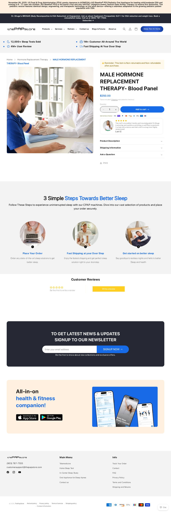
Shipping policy (71, 503)
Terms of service (57, 503)
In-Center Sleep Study (69, 473)
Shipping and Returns (121, 487)
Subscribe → (88, 11)
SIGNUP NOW (111, 349)
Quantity (103, 104)
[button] (47, 29)
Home (10, 59)
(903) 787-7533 (15, 463)
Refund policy (32, 503)
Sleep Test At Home (152, 29)
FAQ (114, 473)
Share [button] (105, 163)
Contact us (64, 482)
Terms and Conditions (121, 482)
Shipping (114, 100)
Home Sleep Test (67, 468)
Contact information (44, 506)
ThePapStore (19, 503)
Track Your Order (119, 463)
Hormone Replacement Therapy (32, 59)
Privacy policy (44, 503)
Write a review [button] (108, 289)
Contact (115, 468)
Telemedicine (65, 463)
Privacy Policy (118, 477)
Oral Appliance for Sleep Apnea (73, 477)
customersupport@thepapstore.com (24, 467)
